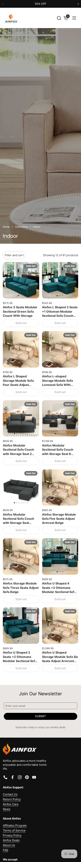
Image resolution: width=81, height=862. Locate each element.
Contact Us (10, 794)
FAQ (5, 850)
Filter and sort (14, 255)
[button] (59, 18)
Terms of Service (14, 830)
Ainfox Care (10, 804)
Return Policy (12, 799)
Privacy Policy (12, 835)
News (6, 809)
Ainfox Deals (11, 840)
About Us (9, 845)
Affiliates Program (15, 825)
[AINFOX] (11, 18)
